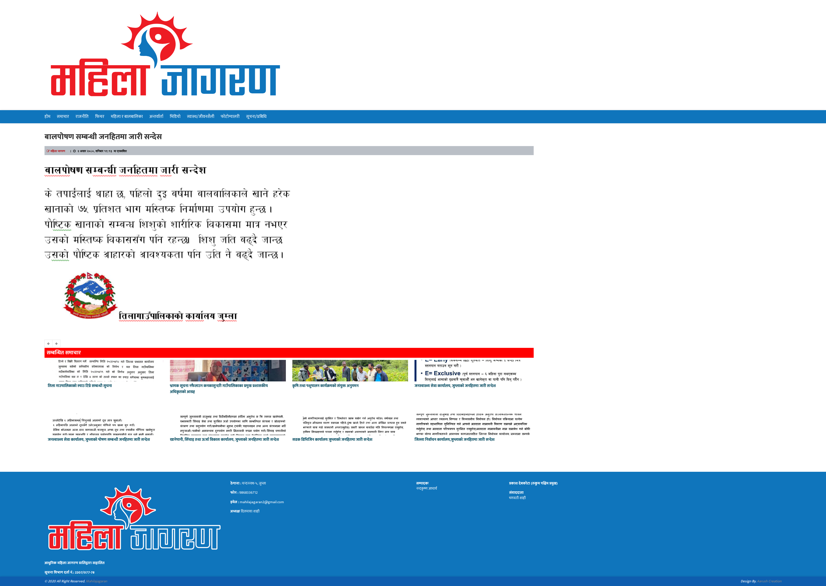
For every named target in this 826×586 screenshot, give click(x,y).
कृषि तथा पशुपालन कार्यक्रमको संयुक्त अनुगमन (325, 386)
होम (47, 116)
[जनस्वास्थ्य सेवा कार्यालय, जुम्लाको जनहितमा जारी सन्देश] (472, 370)
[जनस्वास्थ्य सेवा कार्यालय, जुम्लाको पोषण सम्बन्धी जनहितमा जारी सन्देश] (105, 424)
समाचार (63, 116)
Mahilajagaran (96, 581)
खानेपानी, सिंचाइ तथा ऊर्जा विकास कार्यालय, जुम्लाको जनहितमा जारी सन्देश (224, 439)
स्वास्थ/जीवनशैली (200, 116)
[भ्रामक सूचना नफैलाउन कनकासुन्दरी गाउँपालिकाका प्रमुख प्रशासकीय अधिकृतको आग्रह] (228, 370)
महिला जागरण (58, 151)
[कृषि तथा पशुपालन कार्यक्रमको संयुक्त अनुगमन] (350, 370)
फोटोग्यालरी (230, 116)
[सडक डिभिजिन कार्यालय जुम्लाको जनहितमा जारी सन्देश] (350, 424)
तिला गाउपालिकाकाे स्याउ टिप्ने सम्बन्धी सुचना (80, 386)
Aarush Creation (769, 581)
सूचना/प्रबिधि (256, 116)
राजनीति (82, 116)
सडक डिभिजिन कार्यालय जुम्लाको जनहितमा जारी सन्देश (332, 439)
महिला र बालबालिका (127, 116)
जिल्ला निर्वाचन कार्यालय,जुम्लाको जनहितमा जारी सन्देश (455, 439)
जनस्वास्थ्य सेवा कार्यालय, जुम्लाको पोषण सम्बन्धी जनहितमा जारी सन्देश (99, 439)
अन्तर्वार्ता (156, 116)
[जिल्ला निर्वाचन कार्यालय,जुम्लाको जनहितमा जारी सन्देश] (472, 424)
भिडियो (175, 116)
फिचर (99, 116)
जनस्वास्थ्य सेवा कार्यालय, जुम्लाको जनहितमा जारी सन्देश (455, 386)
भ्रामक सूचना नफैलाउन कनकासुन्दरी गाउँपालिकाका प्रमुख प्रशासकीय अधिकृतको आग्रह (219, 389)
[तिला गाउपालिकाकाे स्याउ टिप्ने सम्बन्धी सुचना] (105, 370)
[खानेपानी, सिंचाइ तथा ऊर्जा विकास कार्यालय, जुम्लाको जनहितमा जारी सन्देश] (228, 424)
